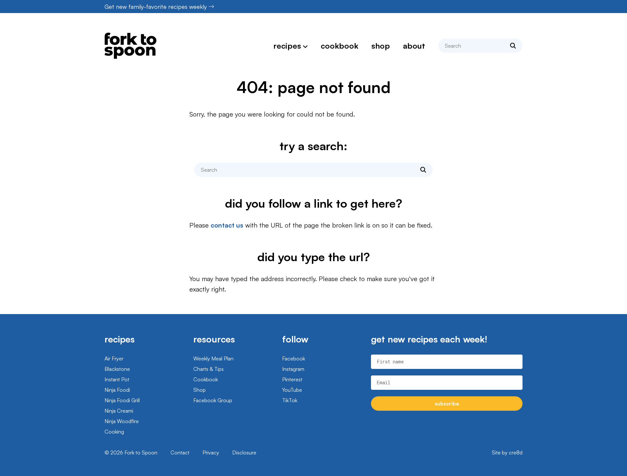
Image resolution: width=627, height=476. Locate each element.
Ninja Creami (118, 410)
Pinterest (292, 379)
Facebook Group (212, 400)
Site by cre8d (507, 452)
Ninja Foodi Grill (122, 400)
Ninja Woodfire (121, 421)
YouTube (292, 390)
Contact (179, 452)
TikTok (289, 400)
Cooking (114, 431)
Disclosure (244, 452)
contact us (227, 225)
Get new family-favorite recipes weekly (155, 6)
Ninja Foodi (117, 390)
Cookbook (339, 46)
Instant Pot (116, 379)
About (414, 46)
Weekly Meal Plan (213, 358)
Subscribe (447, 403)
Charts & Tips (208, 369)
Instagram (293, 369)
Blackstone (117, 369)
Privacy (210, 452)
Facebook (293, 358)
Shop (380, 46)
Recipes (287, 46)
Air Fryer (113, 358)
